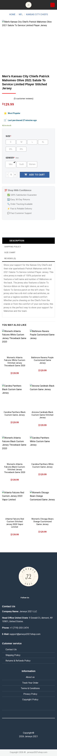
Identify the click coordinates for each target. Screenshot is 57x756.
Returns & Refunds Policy (18, 660)
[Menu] (3, 4)
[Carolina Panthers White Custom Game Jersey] (42, 448)
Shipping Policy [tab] (12, 247)
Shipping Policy (13, 655)
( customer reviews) (23, 98)
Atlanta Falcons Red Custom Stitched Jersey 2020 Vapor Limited (14, 523)
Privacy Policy (30, 694)
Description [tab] (17, 240)
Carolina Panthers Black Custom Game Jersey (14, 413)
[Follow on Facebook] (22, 727)
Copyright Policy (30, 699)
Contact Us (11, 649)
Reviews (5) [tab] (10, 258)
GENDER (10, 158)
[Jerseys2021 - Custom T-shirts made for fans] (28, 5)
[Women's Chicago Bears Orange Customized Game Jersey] (42, 503)
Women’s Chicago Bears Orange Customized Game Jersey (42, 522)
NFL (21, 14)
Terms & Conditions (30, 688)
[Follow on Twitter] (33, 597)
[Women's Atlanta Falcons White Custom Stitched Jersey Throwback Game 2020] (14, 341)
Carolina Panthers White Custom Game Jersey (42, 465)
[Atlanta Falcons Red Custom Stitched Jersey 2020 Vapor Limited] (14, 503)
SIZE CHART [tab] (9, 252)
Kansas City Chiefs (37, 14)
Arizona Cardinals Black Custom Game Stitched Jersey (42, 415)
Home (12, 14)
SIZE (8, 136)
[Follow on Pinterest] (34, 727)
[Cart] (52, 5)
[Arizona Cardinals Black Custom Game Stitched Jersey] (42, 396)
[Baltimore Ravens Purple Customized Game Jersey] (42, 341)
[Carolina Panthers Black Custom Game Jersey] (14, 396)
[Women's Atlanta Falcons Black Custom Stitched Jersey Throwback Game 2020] (14, 448)
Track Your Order (30, 682)
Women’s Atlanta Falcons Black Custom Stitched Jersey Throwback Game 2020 (14, 468)
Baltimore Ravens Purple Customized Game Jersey (42, 360)
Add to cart (37, 174)
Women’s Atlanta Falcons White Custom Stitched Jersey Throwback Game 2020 (14, 361)
